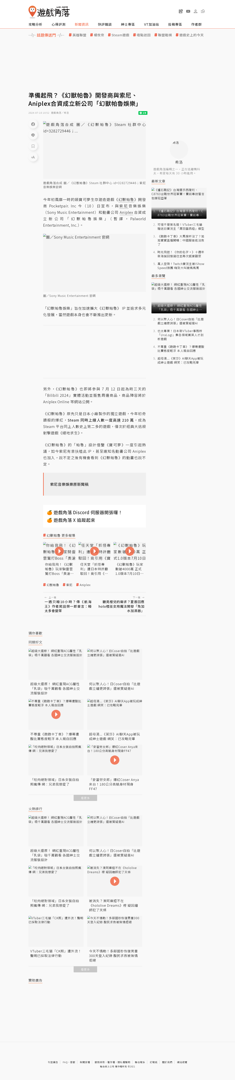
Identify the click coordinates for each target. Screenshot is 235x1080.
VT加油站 (151, 24)
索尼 (69, 585)
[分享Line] (33, 135)
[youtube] (188, 11)
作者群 (196, 24)
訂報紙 (154, 1062)
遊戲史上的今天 (191, 35)
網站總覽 (182, 1062)
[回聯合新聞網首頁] (32, 12)
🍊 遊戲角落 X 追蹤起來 (71, 520)
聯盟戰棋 (165, 35)
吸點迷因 (144, 35)
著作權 (111, 1062)
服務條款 (100, 1062)
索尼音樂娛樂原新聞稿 (69, 484)
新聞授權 (85, 1062)
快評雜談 (105, 24)
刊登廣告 (53, 1062)
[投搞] (181, 11)
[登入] (195, 11)
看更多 (85, 798)
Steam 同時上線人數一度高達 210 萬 (101, 420)
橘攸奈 (99, 35)
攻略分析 (35, 24)
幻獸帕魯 (53, 585)
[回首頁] (49, 12)
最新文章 (158, 181)
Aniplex (85, 585)
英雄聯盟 (79, 35)
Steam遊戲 (120, 35)
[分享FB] (33, 124)
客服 (72, 1062)
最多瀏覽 (158, 275)
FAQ (65, 1062)
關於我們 (167, 1062)
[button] (203, 11)
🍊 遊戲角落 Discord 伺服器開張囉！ (85, 512)
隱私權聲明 (124, 1062)
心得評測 (59, 24)
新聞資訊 (82, 24)
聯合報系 (140, 1062)
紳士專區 (128, 24)
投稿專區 (175, 24)
